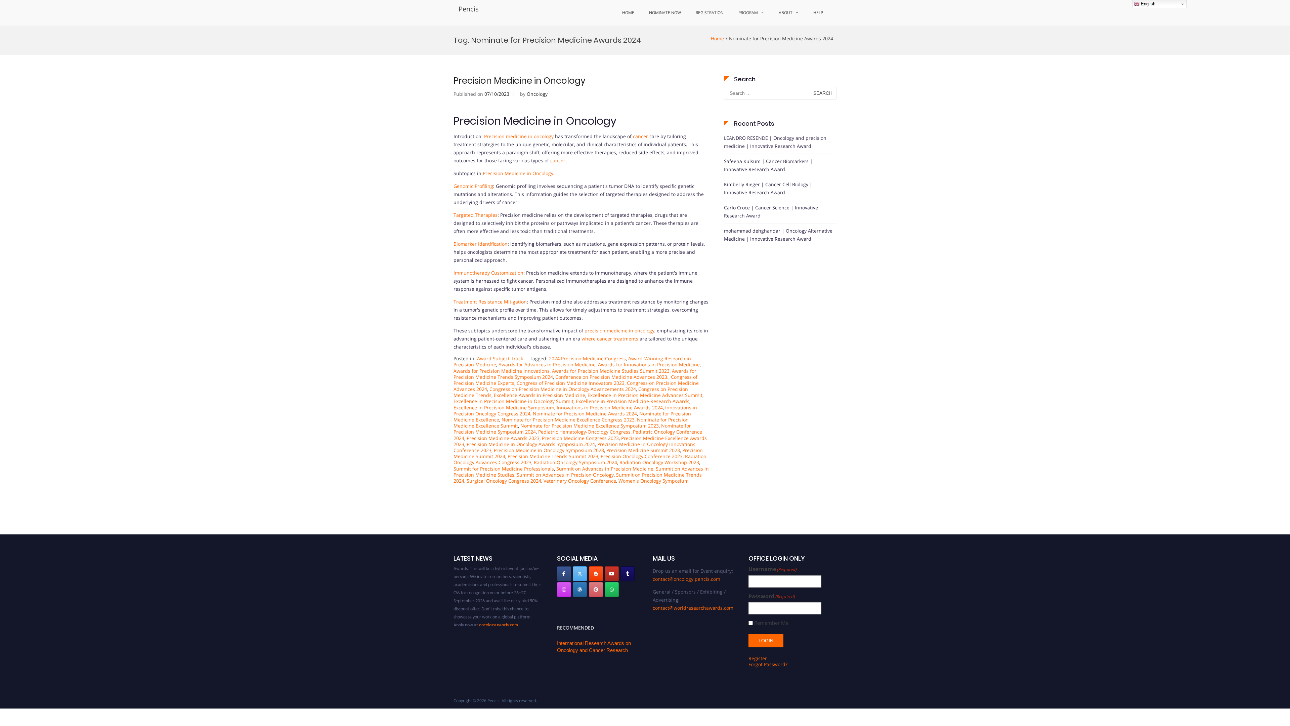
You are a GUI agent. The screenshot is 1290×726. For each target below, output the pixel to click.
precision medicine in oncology (619, 330)
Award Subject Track (500, 358)
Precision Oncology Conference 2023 (642, 456)
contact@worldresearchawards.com (693, 608)
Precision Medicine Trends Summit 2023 (553, 456)
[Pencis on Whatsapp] (612, 589)
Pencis (469, 8)
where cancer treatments (610, 338)
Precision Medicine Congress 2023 (580, 438)
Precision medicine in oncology (519, 136)
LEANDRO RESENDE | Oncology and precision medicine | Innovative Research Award (775, 142)
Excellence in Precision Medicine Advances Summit (645, 395)
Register (757, 658)
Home (628, 12)
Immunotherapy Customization (488, 273)
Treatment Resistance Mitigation (490, 301)
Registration (710, 12)
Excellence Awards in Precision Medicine (539, 395)
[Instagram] (564, 589)
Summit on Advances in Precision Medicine (604, 469)
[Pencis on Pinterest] (596, 589)
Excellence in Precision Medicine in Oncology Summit (513, 401)
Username (772, 569)
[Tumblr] (627, 573)
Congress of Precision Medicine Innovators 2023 (571, 383)
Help (818, 12)
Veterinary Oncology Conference (580, 481)
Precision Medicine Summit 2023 (643, 450)
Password (771, 596)
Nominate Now (665, 12)
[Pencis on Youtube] (612, 573)
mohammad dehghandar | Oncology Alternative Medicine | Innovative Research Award (778, 235)
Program (748, 12)
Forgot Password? (767, 664)
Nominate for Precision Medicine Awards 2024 (585, 413)
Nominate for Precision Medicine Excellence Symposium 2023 (589, 425)
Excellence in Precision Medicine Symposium (504, 407)
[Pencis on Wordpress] (580, 589)
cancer (640, 136)
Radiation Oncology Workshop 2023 (659, 462)
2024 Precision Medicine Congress (587, 358)
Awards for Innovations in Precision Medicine (649, 364)
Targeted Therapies (476, 215)
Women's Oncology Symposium (653, 481)
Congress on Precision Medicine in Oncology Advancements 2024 (562, 389)
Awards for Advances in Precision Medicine (547, 364)
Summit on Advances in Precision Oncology (565, 475)
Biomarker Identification (481, 244)
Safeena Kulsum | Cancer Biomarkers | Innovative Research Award (768, 165)
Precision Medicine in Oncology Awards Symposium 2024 (531, 444)
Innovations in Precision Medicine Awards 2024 (610, 407)
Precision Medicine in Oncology (520, 81)
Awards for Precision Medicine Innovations (502, 371)
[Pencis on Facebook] (564, 573)
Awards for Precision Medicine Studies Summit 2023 (611, 371)
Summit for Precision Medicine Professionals (504, 469)
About (785, 12)
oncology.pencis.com (498, 614)
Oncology (537, 94)
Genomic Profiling (473, 186)
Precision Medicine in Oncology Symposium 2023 (549, 450)
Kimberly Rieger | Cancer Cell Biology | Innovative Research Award (768, 188)
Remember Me (771, 623)
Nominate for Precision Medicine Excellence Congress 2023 (568, 419)
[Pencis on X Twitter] (580, 573)
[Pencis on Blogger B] (596, 573)
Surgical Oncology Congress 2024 (504, 481)
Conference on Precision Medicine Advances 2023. (612, 377)
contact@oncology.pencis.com (686, 579)
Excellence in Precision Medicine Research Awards (632, 401)
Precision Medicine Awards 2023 (503, 438)
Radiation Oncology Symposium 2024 (575, 462)
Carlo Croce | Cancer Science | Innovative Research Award (771, 211)
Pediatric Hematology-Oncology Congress (584, 432)
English (1147, 3)
